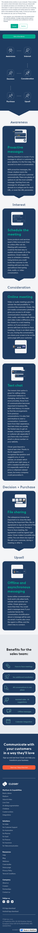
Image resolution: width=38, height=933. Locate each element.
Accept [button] (14, 26)
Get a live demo (19, 36)
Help (4, 855)
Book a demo (7, 793)
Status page (7, 867)
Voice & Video (7, 799)
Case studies (7, 864)
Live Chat (6, 802)
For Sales (5, 824)
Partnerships (7, 889)
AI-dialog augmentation (11, 806)
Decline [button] (23, 26)
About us (6, 883)
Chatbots (6, 809)
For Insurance (7, 843)
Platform (5, 796)
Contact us (6, 892)
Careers (5, 886)
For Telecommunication (10, 846)
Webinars (6, 861)
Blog (4, 858)
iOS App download (9, 908)
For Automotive (8, 830)
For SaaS (5, 836)
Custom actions (8, 812)
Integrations (7, 815)
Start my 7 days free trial (19, 767)
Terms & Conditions (9, 874)
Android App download (10, 911)
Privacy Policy (7, 870)
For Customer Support (10, 827)
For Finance (6, 840)
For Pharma (6, 833)
